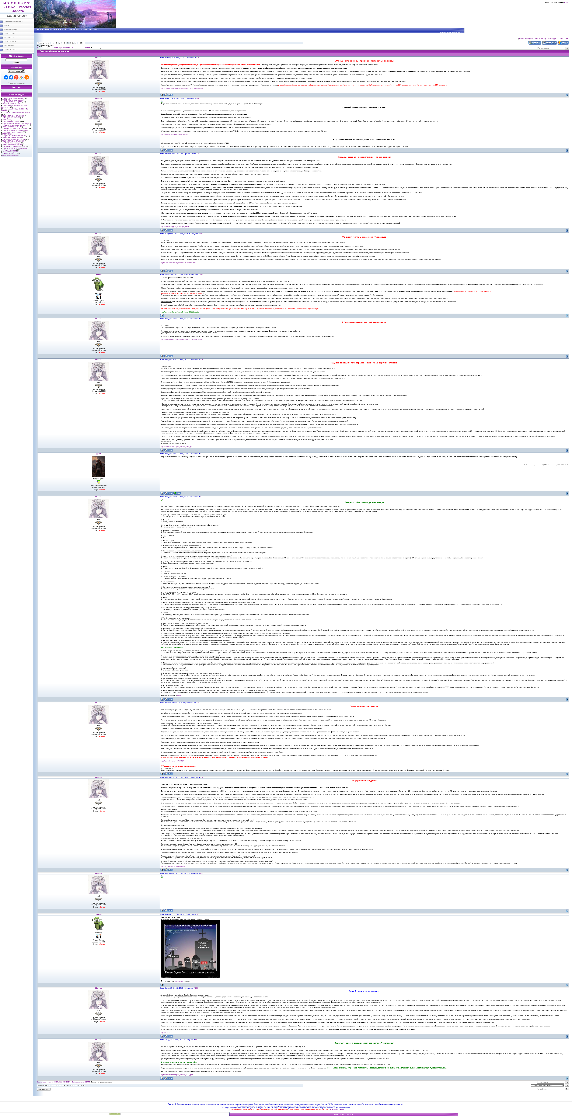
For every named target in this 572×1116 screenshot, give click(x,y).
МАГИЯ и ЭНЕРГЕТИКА (11, 103)
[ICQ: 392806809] (177, 493)
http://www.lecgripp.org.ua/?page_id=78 (175, 226)
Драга (98, 454)
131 (201, 777)
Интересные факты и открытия (15, 128)
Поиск (561, 38)
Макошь (55, 46)
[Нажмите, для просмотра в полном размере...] (190, 977)
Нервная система (10, 153)
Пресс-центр (6, 120)
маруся (98, 274)
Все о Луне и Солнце (11, 121)
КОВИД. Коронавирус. (12, 143)
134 (196, 988)
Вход (459, 32)
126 (201, 319)
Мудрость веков (10, 150)
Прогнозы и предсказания (13, 98)
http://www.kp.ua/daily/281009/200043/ (174, 134)
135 (196, 1040)
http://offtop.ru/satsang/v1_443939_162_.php (177, 446)
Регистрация (452, 32)
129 (201, 497)
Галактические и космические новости (16, 123)
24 (78, 43)
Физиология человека (10, 155)
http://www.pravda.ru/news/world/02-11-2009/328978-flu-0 (181, 339)
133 (197, 914)
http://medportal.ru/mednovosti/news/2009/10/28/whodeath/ (182, 88)
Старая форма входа (16, 83)
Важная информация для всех (15, 125)
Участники (539, 38)
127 (201, 359)
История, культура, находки (14, 146)
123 (198, 154)
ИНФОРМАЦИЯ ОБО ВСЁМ (61, 48)
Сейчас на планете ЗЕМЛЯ (12, 127)
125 (201, 274)
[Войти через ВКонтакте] (6, 77)
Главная (443, 32)
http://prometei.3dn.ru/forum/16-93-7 (174, 866)
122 (197, 98)
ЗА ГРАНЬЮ (6, 134)
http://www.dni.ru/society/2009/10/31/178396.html (178, 263)
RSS (566, 2)
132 (201, 873)
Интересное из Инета (12, 118)
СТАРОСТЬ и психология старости (17, 112)
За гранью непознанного (13, 132)
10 (70, 43)
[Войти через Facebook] (11, 77)
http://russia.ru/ (166, 1032)
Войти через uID (16, 71)
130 (198, 703)
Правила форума (550, 38)
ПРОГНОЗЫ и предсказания (13, 100)
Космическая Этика (43, 48)
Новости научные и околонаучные (15, 130)
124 (201, 234)
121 (197, 58)
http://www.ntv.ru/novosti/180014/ (172, 761)
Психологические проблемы (14, 139)
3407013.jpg (179, 981)
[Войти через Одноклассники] (26, 77)
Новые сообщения (526, 38)
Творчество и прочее (10, 152)
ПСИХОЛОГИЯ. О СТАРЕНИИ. (13, 116)
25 (81, 43)
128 (201, 454)
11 (73, 43)
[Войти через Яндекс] (16, 77)
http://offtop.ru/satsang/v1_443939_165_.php (177, 1075)
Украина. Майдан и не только (15, 136)
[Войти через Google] (21, 77)
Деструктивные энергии (13, 102)
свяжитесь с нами (336, 1109)
